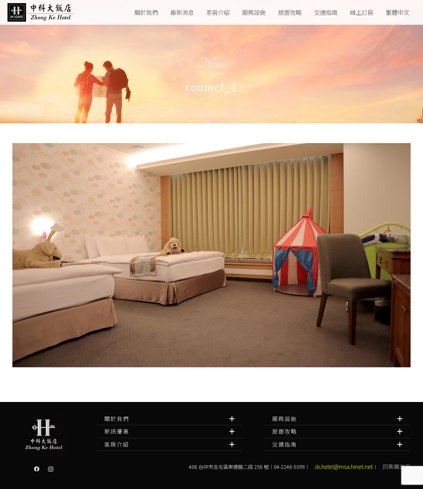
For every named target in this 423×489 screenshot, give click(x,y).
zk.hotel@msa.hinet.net (344, 466)
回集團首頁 (397, 466)
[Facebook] (37, 469)
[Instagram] (50, 469)
